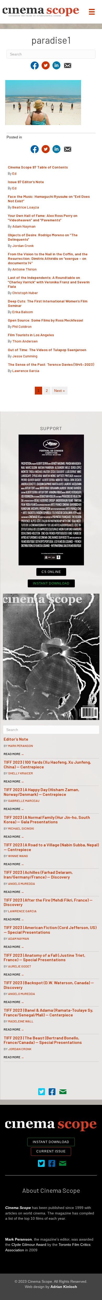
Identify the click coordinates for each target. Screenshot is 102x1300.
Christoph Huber (25, 292)
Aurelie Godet (19, 966)
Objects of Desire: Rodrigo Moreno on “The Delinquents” (43, 237)
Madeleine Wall (20, 1021)
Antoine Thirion (24, 269)
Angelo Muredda (21, 883)
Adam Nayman (24, 226)
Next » (59, 391)
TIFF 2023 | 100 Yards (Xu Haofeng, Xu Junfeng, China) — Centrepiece (47, 764)
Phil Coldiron (22, 326)
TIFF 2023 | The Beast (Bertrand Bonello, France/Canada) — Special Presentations (43, 1040)
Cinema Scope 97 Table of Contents (38, 167)
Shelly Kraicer (20, 773)
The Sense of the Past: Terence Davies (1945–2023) (51, 364)
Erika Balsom (22, 311)
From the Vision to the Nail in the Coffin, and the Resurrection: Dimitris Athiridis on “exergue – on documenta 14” (48, 258)
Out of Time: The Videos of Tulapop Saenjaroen (47, 349)
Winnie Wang (18, 856)
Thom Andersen (25, 341)
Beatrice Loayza (25, 207)
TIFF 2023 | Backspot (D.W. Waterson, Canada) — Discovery (49, 985)
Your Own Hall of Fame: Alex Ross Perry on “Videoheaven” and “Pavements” (42, 217)
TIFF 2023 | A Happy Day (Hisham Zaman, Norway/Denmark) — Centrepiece (41, 792)
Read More (14, 754)
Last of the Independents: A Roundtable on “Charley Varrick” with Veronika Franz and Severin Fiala (49, 282)
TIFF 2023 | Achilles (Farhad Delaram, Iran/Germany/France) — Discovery (38, 874)
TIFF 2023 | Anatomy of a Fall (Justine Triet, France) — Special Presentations (44, 957)
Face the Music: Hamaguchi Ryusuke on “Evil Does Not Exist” (49, 198)
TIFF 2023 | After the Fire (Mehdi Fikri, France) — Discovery (48, 902)
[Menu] (92, 11)
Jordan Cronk (23, 245)
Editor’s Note (16, 738)
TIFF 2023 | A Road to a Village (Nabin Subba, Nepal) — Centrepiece (51, 847)
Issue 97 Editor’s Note (26, 181)
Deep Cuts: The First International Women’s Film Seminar (47, 303)
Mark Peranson (20, 745)
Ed (14, 173)
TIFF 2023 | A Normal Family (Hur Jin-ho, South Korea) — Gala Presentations (47, 819)
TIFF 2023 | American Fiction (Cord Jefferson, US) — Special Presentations (50, 930)
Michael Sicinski (21, 828)
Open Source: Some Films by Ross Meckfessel (45, 320)
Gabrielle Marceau (23, 800)
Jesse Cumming (24, 356)
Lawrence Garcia (25, 370)
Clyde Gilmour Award (29, 1244)
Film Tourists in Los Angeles (31, 335)
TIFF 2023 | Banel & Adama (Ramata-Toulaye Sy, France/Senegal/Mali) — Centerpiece (48, 1012)
